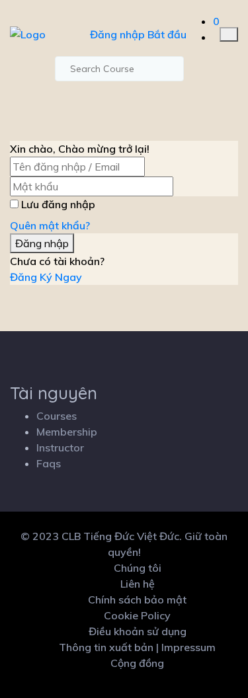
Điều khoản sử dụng (137, 631)
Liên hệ (137, 583)
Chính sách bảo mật (137, 599)
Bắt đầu (166, 34)
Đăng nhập (117, 34)
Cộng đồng (137, 663)
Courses (56, 415)
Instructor (60, 447)
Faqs (48, 463)
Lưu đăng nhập (58, 204)
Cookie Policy (137, 615)
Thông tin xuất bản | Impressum (137, 647)
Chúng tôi (137, 567)
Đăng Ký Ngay (46, 277)
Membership (66, 431)
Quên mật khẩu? (50, 225)
